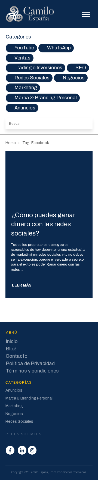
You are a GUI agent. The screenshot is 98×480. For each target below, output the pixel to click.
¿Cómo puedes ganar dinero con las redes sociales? (43, 224)
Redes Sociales (32, 78)
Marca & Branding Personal (45, 97)
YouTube (24, 47)
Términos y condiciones (32, 371)
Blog (11, 348)
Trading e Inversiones (38, 67)
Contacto (16, 356)
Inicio (12, 341)
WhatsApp (59, 47)
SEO (80, 67)
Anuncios (24, 108)
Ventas (22, 58)
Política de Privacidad (30, 363)
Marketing (25, 87)
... (22, 270)
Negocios (74, 78)
